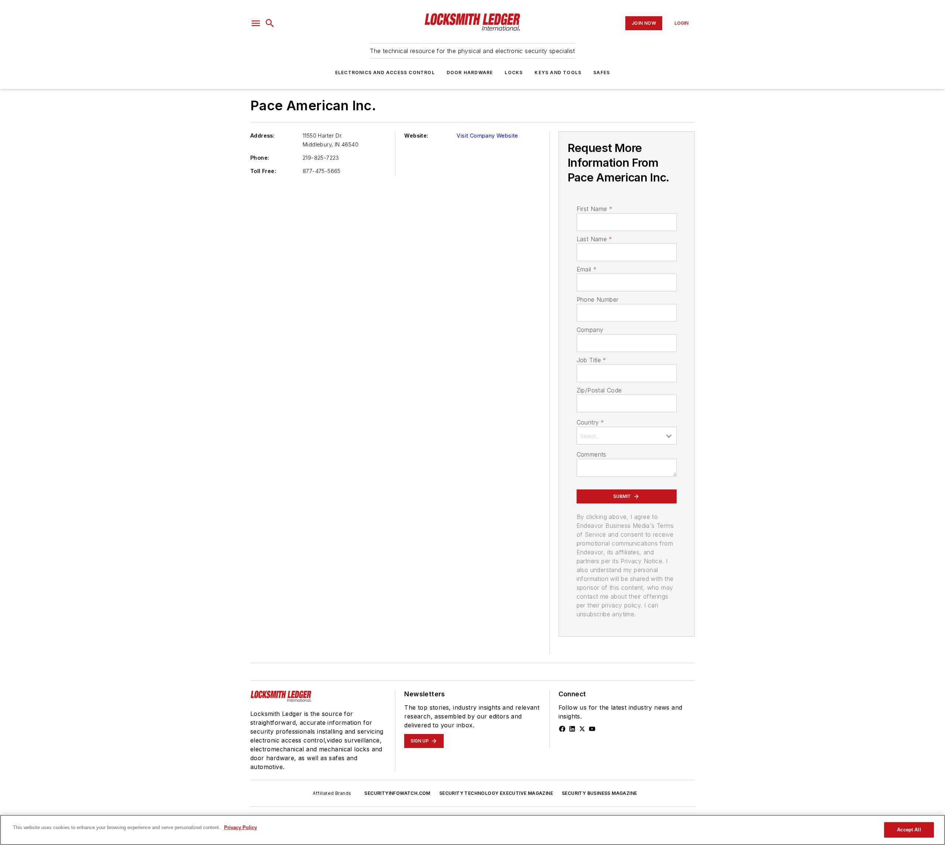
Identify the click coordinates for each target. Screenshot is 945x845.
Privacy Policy (240, 827)
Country (590, 422)
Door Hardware (470, 72)
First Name (594, 208)
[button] (255, 23)
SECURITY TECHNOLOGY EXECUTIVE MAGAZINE (496, 793)
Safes (601, 72)
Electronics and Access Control (385, 72)
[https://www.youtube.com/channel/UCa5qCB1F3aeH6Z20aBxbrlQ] (592, 729)
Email (587, 269)
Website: (416, 135)
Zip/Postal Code (599, 390)
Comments (591, 454)
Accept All (909, 829)
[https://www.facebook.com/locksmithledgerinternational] (562, 729)
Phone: (259, 158)
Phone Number (598, 299)
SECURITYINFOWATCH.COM (397, 793)
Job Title (591, 360)
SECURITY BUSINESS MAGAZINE (599, 793)
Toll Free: (263, 171)
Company (590, 329)
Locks (514, 72)
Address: (262, 135)
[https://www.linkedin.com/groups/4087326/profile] (572, 729)
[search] (269, 23)
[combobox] (627, 435)
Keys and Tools (558, 72)
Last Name (594, 239)
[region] (472, 830)
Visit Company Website (487, 135)
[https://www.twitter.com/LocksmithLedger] (582, 729)
